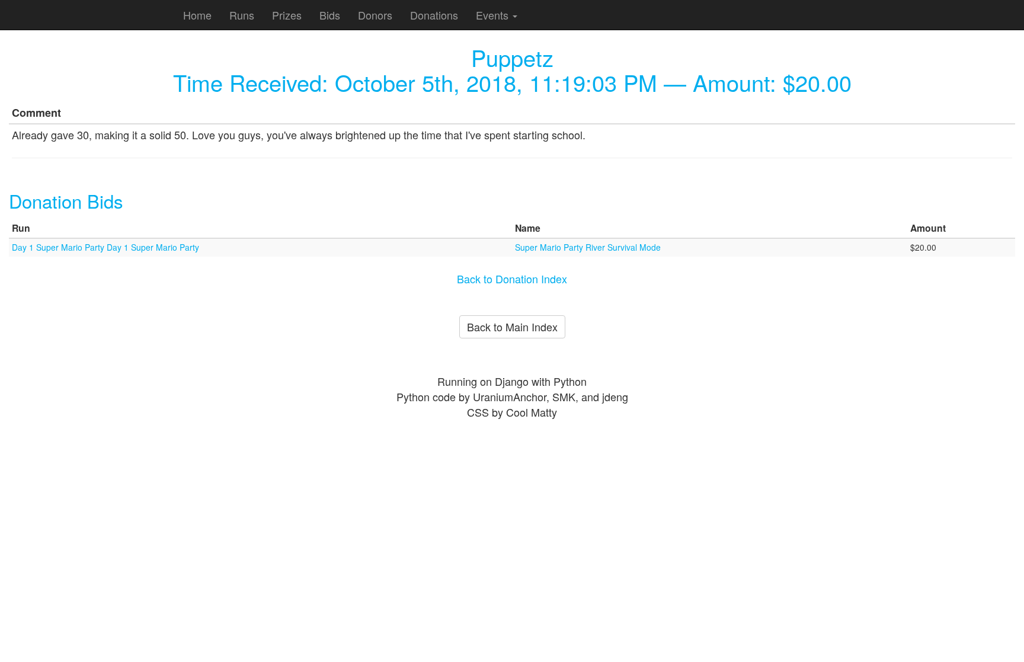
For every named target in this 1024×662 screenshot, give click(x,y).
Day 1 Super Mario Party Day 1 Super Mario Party (105, 247)
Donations (434, 15)
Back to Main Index (512, 326)
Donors (375, 15)
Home (197, 15)
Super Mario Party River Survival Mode (588, 247)
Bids (329, 15)
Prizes (287, 15)
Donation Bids (66, 200)
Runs (241, 15)
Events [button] (493, 15)
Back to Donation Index (512, 278)
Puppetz (512, 57)
